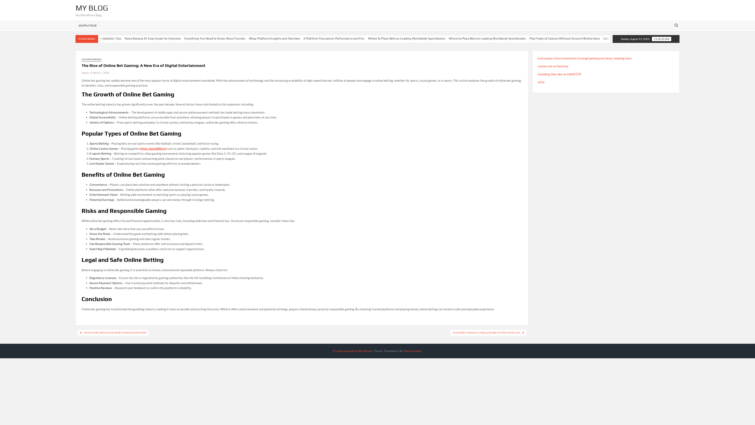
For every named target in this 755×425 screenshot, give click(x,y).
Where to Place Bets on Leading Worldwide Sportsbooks (396, 38)
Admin (85, 72)
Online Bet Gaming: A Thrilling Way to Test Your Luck (486, 332)
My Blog (92, 7)
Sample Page (87, 25)
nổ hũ (541, 82)
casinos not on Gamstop (553, 66)
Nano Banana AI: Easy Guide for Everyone (142, 38)
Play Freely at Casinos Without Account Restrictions (554, 38)
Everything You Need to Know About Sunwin (204, 38)
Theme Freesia (412, 351)
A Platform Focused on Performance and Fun (323, 38)
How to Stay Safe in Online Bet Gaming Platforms (115, 332)
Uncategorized (91, 59)
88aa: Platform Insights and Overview (263, 38)
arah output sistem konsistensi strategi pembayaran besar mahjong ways (585, 58)
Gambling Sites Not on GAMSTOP (559, 74)
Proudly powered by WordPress (352, 351)
